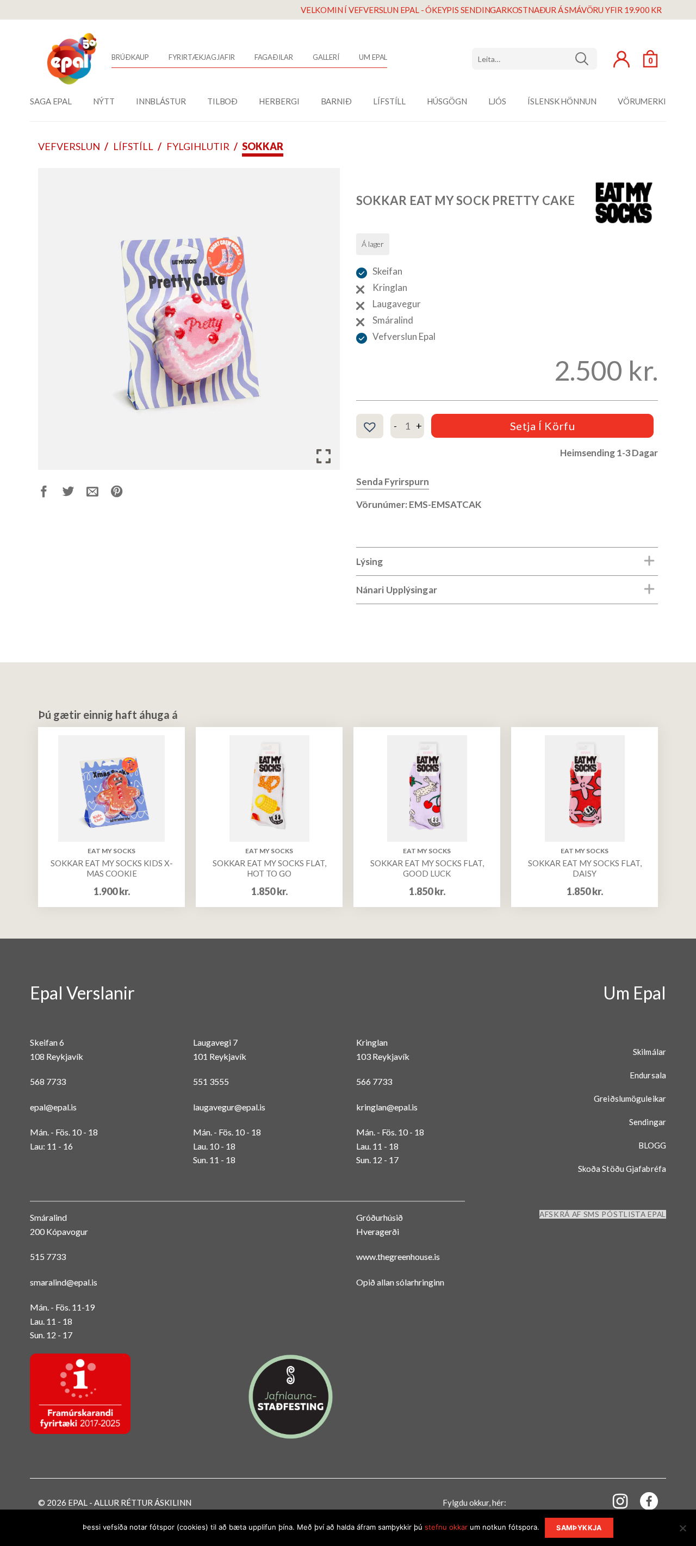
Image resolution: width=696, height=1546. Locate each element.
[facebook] (642, 1503)
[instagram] (613, 1500)
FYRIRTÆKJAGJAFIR (201, 57)
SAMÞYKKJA (578, 1528)
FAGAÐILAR (273, 57)
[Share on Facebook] (50, 493)
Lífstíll (133, 146)
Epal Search (534, 59)
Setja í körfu (542, 425)
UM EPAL (373, 57)
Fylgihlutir (197, 146)
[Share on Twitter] (75, 493)
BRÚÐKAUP (130, 57)
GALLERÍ (326, 57)
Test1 (586, 59)
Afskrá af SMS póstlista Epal (602, 1214)
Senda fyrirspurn (392, 481)
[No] (682, 1531)
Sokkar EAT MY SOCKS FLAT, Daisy (585, 868)
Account (621, 59)
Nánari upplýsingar (396, 589)
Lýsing (369, 561)
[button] (370, 427)
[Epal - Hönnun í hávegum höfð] (70, 58)
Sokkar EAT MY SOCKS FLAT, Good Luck (427, 868)
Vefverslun (69, 146)
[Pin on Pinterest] (123, 493)
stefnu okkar (446, 1527)
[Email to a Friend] (98, 493)
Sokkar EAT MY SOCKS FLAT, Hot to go (269, 868)
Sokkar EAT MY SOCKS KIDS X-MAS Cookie (112, 868)
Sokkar (262, 146)
